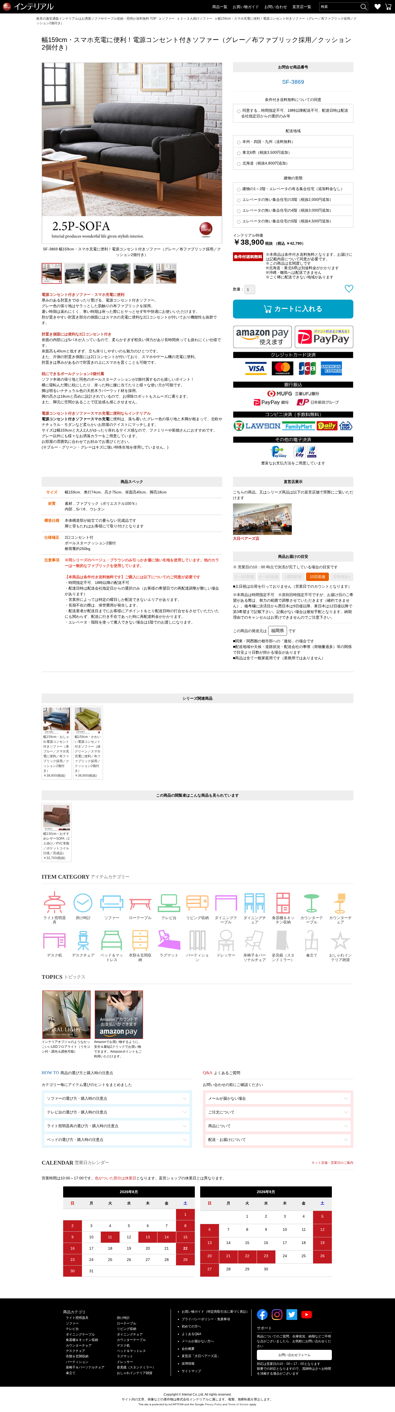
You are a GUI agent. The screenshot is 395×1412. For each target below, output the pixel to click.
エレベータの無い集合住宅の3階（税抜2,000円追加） (287, 199)
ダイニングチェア (254, 920)
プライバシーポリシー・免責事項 (206, 1319)
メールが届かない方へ (198, 1341)
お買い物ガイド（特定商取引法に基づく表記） (215, 1311)
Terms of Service (238, 1404)
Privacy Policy (213, 1404)
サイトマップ (191, 1371)
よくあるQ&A (191, 1334)
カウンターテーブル (311, 920)
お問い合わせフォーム (294, 1355)
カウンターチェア (340, 920)
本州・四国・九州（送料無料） (268, 141)
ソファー (111, 918)
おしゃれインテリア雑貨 (340, 957)
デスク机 (54, 955)
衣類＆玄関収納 (140, 957)
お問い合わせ (275, 7)
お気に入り (378, 7)
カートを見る (388, 7)
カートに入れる (298, 308)
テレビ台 (169, 918)
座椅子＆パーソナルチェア (254, 957)
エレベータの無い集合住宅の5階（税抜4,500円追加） (287, 221)
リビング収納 (197, 918)
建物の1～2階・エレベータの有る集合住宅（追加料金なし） (292, 189)
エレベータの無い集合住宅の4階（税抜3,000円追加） (287, 210)
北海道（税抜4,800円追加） (265, 163)
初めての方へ (191, 1326)
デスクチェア (83, 955)
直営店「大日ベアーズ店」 (201, 1356)
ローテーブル (140, 918)
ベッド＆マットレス (111, 957)
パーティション (197, 957)
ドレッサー (226, 955)
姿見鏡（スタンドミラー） (283, 957)
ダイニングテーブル (226, 920)
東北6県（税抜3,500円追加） (266, 152)
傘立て (311, 955)
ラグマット (169, 955)
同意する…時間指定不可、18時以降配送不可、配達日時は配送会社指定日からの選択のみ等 (294, 113)
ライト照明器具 (54, 920)
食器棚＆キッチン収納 (283, 920)
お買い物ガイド (246, 7)
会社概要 (188, 1349)
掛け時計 (83, 918)
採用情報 (188, 1363)
